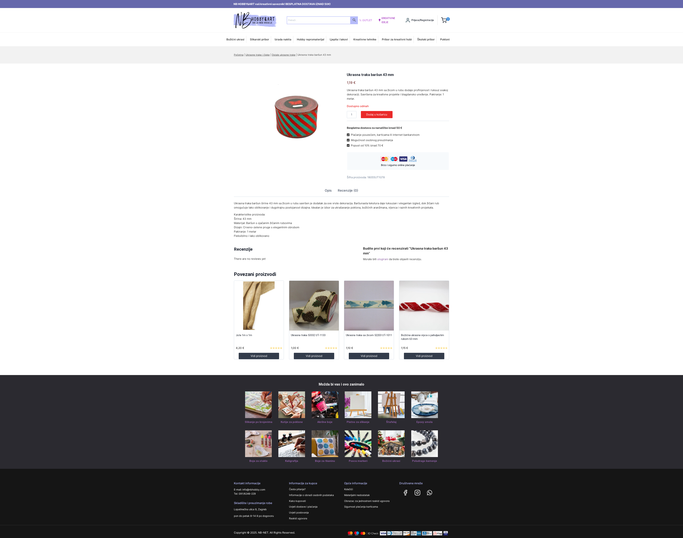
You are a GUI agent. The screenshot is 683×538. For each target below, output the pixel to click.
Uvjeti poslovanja (299, 512)
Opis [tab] (328, 190)
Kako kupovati (297, 500)
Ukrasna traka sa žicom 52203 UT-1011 (369, 335)
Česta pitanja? (297, 489)
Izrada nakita (283, 39)
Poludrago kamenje (424, 461)
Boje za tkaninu (325, 461)
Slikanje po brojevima (258, 422)
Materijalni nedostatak (357, 495)
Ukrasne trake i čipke (258, 54)
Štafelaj (391, 422)
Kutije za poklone (292, 422)
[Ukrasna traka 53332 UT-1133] (314, 305)
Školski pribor (426, 39)
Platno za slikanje (358, 422)
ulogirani (382, 259)
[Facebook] (405, 493)
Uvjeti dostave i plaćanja (303, 506)
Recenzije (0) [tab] (348, 190)
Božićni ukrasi (235, 39)
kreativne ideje (388, 20)
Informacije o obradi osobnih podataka (311, 495)
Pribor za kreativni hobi (397, 39)
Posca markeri (358, 461)
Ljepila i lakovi (339, 39)
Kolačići (348, 489)
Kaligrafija (291, 461)
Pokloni (445, 39)
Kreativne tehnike (364, 39)
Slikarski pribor (259, 39)
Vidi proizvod (259, 356)
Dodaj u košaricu (376, 114)
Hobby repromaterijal (310, 39)
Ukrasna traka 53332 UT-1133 (308, 335)
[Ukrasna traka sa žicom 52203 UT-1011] (369, 305)
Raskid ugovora (298, 518)
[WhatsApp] (429, 493)
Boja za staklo (258, 461)
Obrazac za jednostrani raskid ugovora (367, 500)
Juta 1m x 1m (244, 335)
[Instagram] (417, 493)
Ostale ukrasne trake (283, 54)
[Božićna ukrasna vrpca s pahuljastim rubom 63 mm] (424, 305)
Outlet (367, 20)
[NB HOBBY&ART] (255, 20)
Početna (238, 54)
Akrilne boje (324, 422)
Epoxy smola (424, 422)
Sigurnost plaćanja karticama (361, 506)
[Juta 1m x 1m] (259, 305)
